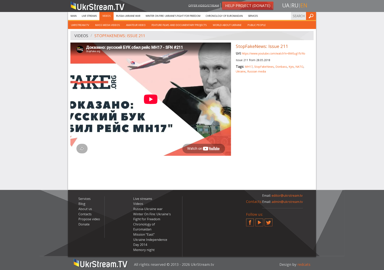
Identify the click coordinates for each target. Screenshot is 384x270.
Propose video (89, 219)
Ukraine (241, 71)
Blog (81, 204)
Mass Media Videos (107, 25)
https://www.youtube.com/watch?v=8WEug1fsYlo (273, 53)
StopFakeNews (264, 66)
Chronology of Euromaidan (224, 16)
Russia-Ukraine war (128, 16)
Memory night (144, 250)
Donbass (281, 66)
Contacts (85, 214)
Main (74, 16)
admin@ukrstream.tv (287, 202)
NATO (299, 66)
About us (85, 209)
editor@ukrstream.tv (287, 195)
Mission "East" (144, 234)
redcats (303, 264)
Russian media (256, 71)
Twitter (269, 221)
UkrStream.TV (80, 25)
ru (294, 5)
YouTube (259, 221)
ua (285, 5)
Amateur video (136, 25)
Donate (84, 224)
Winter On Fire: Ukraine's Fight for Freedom (173, 16)
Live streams (89, 16)
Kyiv (291, 66)
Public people (257, 25)
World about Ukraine (227, 25)
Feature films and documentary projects (179, 25)
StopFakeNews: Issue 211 (119, 35)
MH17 (249, 66)
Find (312, 16)
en (303, 5)
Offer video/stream (203, 5)
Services (253, 16)
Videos (106, 16)
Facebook (250, 221)
